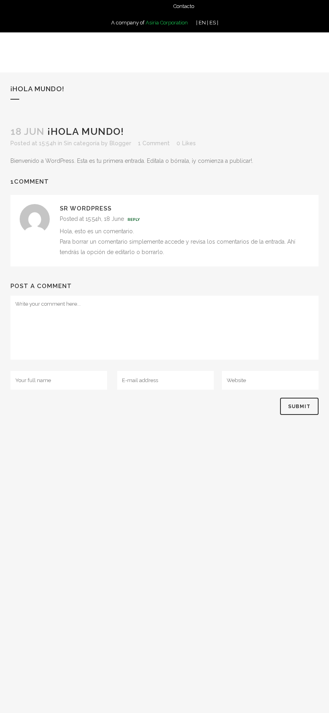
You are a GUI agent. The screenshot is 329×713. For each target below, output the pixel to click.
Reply (134, 220)
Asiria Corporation (167, 23)
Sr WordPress (86, 208)
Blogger (120, 143)
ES (212, 23)
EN (202, 23)
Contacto (183, 6)
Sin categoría (82, 143)
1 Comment (154, 143)
